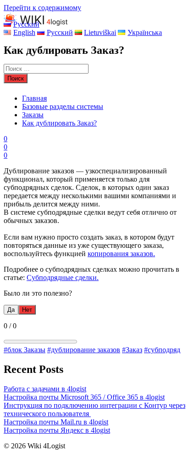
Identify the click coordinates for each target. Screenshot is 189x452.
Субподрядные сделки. (63, 277)
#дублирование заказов (83, 350)
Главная (34, 98)
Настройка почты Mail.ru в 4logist (56, 422)
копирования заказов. (121, 253)
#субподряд (162, 350)
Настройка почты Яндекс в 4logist (57, 430)
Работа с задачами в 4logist (45, 389)
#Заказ (132, 350)
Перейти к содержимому (42, 7)
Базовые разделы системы (62, 106)
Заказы (33, 115)
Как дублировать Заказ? (59, 123)
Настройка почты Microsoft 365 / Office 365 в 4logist (84, 397)
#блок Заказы (24, 350)
